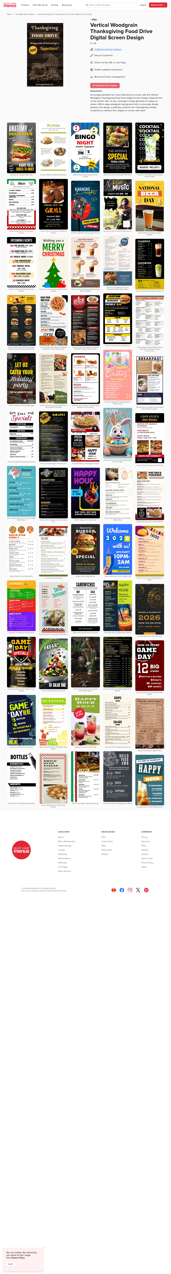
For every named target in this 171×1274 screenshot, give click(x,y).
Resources (67, 5)
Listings (61, 850)
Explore (105, 854)
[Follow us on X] (138, 890)
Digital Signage (64, 846)
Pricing (54, 5)
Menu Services (64, 871)
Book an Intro (157, 5)
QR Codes (62, 863)
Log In (143, 5)
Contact (144, 854)
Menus (10, 14)
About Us (145, 841)
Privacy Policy (147, 863)
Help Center (107, 850)
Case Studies (107, 841)
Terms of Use (147, 858)
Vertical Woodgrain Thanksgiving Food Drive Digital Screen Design (65, 14)
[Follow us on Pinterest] (146, 890)
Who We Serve (40, 5)
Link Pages (63, 867)
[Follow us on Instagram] (130, 890)
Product (25, 5)
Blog (104, 846)
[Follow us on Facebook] (122, 890)
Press (143, 846)
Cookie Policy (18, 1257)
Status (144, 867)
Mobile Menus (64, 858)
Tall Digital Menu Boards (25, 14)
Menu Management (66, 841)
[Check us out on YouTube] (114, 890)
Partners (144, 850)
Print (104, 837)
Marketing (62, 854)
